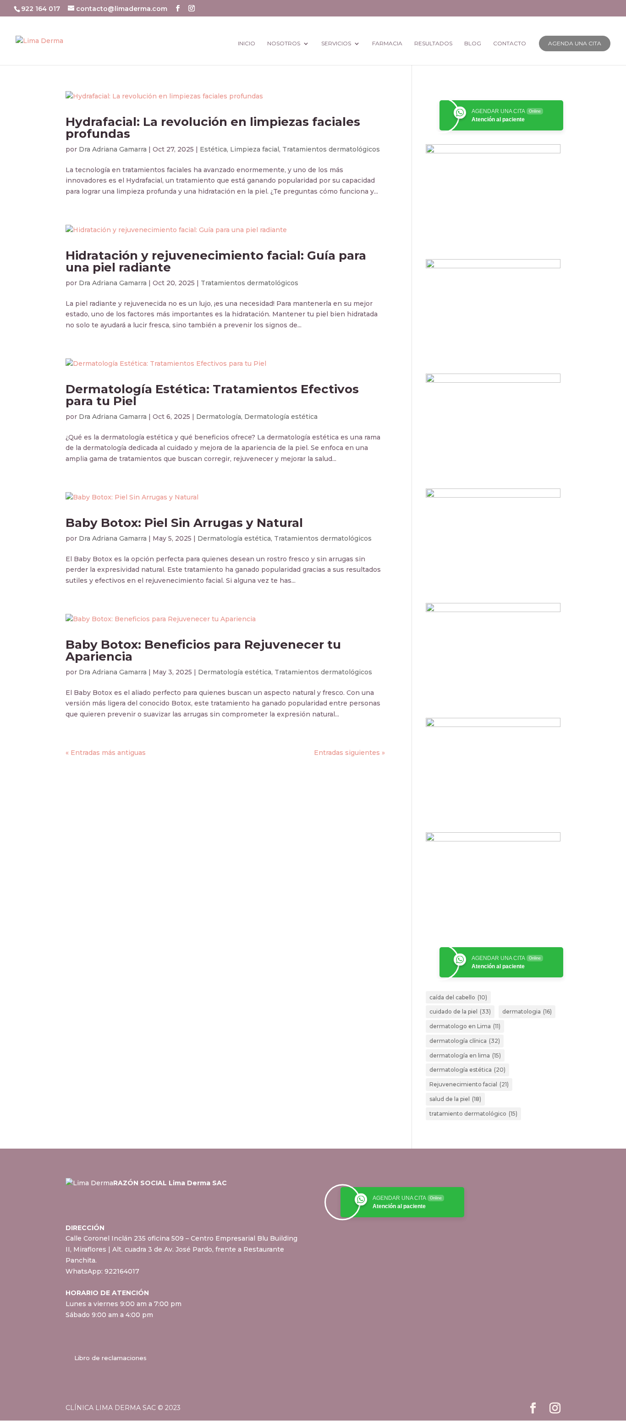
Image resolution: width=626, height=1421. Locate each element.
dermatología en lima (465, 1055)
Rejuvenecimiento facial (469, 1084)
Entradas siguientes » (349, 752)
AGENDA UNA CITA (574, 43)
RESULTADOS (433, 43)
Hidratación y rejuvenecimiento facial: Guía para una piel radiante (216, 261)
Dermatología (218, 416)
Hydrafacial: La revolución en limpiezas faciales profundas (213, 127)
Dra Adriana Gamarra (113, 149)
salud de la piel (455, 1099)
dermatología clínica (464, 1040)
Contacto (509, 43)
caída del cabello (458, 997)
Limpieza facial (254, 149)
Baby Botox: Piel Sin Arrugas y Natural (184, 522)
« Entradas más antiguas (106, 752)
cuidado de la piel (460, 1011)
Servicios (336, 43)
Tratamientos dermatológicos (331, 149)
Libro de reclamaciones (110, 1357)
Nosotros (283, 43)
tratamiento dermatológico (473, 1113)
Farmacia (387, 43)
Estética (213, 149)
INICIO (246, 43)
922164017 (121, 1271)
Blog (472, 43)
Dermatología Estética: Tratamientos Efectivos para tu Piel (212, 395)
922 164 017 (41, 9)
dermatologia (527, 1011)
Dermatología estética (281, 416)
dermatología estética (467, 1069)
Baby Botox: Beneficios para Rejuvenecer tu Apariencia (203, 650)
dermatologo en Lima (464, 1026)
